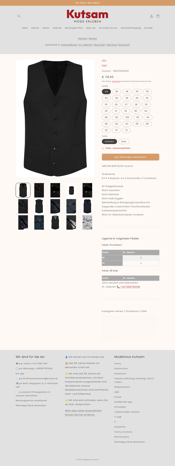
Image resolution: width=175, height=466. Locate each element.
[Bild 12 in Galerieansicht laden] (39, 222)
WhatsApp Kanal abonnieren (31, 405)
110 (137, 117)
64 (127, 123)
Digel (104, 65)
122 (116, 123)
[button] (19, 16)
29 (146, 104)
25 (106, 104)
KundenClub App (123, 402)
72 (126, 130)
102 (116, 117)
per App (20, 373)
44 (106, 91)
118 (106, 123)
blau (123, 141)
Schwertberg (69, 44)
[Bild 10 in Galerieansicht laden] (87, 206)
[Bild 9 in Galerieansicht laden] (71, 206)
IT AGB (117, 417)
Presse (117, 397)
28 (136, 104)
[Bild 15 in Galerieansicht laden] (87, 222)
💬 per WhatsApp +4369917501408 (34, 368)
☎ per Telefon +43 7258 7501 (31, 363)
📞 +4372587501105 (128, 286)
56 (116, 98)
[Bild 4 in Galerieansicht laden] (71, 190)
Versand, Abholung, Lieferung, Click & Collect (134, 380)
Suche (117, 363)
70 (116, 130)
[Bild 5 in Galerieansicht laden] (87, 190)
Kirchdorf (124, 44)
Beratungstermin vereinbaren (31, 400)
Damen (82, 38)
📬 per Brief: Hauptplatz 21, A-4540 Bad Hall (37, 385)
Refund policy (121, 436)
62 (147, 98)
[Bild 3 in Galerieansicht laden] (55, 190)
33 (106, 130)
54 (106, 98)
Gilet (104, 60)
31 (116, 111)
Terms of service (123, 432)
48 (127, 91)
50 (137, 91)
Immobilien (120, 407)
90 (135, 111)
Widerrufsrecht (122, 387)
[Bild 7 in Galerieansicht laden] (39, 206)
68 (147, 123)
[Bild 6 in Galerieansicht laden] (23, 206)
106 (127, 117)
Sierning (112, 44)
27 (126, 104)
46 (116, 91)
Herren (93, 38)
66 (137, 123)
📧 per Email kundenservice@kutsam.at (37, 378)
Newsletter (120, 426)
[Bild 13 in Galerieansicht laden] (55, 222)
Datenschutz (121, 368)
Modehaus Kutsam (91, 460)
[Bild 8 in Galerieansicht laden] (55, 206)
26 (116, 104)
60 (137, 98)
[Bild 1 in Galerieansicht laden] (23, 190)
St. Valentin (86, 44)
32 (125, 111)
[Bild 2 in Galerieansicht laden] (39, 190)
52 (147, 91)
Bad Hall (100, 44)
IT (115, 422)
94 (146, 111)
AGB (116, 392)
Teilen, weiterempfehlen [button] (118, 148)
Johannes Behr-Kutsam (127, 412)
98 (106, 117)
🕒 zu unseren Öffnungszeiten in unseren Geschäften (33, 394)
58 (127, 98)
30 (106, 111)
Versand (116, 81)
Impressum (120, 373)
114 (148, 117)
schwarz (109, 141)
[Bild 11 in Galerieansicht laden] (23, 222)
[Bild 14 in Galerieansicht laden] (71, 222)
